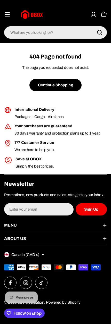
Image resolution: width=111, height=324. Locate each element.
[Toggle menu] (7, 14)
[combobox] (55, 32)
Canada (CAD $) (25, 255)
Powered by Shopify (63, 302)
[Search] (100, 32)
